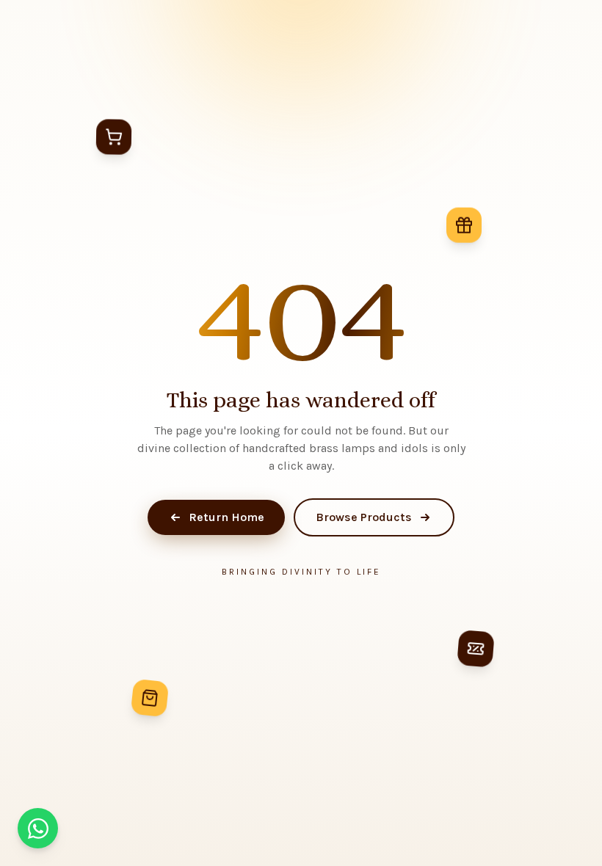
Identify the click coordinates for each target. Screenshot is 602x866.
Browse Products (364, 517)
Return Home (226, 517)
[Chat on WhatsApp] (38, 828)
